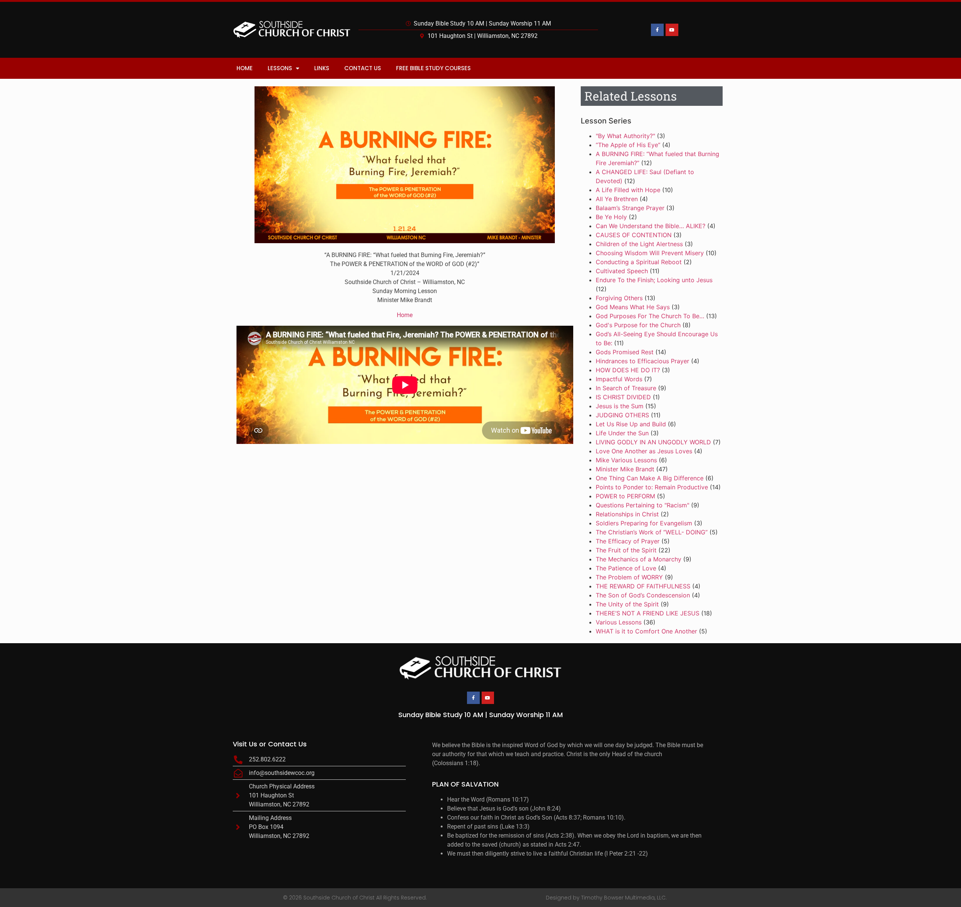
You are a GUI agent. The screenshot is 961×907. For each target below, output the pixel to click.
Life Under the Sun (622, 433)
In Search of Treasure (626, 388)
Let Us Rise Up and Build (631, 424)
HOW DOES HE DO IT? (628, 370)
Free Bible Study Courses (433, 68)
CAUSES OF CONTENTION (634, 235)
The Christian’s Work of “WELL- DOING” (652, 532)
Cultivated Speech (622, 271)
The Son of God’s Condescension (643, 595)
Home (244, 68)
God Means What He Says (633, 307)
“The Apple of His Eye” (628, 145)
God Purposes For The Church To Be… (650, 316)
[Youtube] (672, 30)
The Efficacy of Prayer (628, 541)
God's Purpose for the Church (638, 325)
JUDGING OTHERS (622, 415)
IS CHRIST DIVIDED (623, 397)
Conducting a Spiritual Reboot (639, 262)
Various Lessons (619, 622)
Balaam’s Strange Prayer (630, 208)
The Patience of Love (626, 568)
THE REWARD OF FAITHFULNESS (643, 586)
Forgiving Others (619, 298)
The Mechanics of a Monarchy (638, 559)
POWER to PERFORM (625, 496)
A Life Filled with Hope (628, 190)
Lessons (280, 68)
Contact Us (362, 68)
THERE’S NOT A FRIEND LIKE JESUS (647, 613)
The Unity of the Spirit (627, 604)
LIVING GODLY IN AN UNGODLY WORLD (653, 442)
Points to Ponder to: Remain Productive (652, 487)
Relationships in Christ (627, 514)
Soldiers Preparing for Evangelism (644, 523)
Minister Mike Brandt (625, 469)
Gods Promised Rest (625, 352)
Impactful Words (619, 379)
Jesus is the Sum (619, 406)
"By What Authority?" (625, 136)
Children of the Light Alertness (639, 244)
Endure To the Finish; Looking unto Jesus (654, 280)
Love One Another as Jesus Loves (644, 451)
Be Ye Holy (611, 217)
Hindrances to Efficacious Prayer (642, 361)
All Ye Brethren (617, 199)
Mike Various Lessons (626, 460)
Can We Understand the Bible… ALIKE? (650, 226)
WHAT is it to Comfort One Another (646, 631)
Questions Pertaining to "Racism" (642, 505)
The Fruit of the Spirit (626, 550)
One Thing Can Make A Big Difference (649, 478)
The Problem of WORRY (629, 577)
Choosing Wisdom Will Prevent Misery (650, 253)
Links (321, 68)
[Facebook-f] (657, 30)
